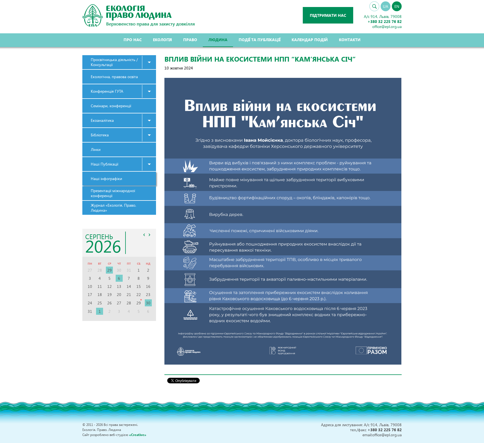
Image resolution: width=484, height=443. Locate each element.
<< (144, 234)
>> (149, 234)
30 (148, 303)
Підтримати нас (328, 15)
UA (385, 6)
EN (396, 6)
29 (109, 270)
